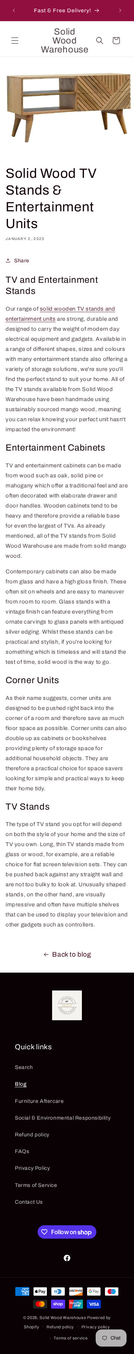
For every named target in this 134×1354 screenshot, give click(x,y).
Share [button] (21, 260)
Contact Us (29, 1202)
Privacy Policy (32, 1168)
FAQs (22, 1151)
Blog (20, 1084)
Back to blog (71, 954)
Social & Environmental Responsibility (63, 1118)
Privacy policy (96, 1327)
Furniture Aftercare (39, 1101)
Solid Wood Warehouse (62, 1317)
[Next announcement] (120, 10)
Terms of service (70, 1338)
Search (24, 1067)
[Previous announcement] (14, 10)
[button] (15, 40)
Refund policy (32, 1134)
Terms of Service (36, 1185)
